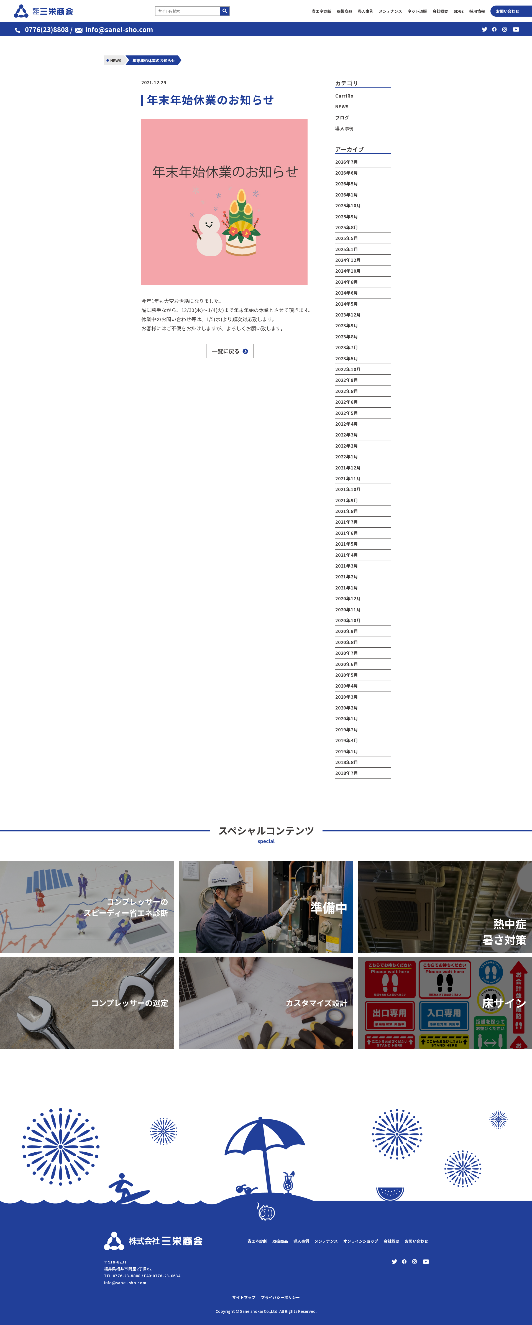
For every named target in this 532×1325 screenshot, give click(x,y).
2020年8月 (346, 642)
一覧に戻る (226, 351)
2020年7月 (346, 653)
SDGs (459, 11)
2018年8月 (346, 762)
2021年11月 (348, 478)
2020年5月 (346, 675)
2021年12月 (348, 467)
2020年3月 (346, 696)
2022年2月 (346, 445)
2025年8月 (346, 227)
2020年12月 (348, 598)
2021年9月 (346, 500)
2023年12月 (348, 314)
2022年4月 (346, 423)
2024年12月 (348, 260)
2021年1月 (346, 587)
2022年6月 (346, 402)
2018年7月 (346, 773)
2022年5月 (346, 413)
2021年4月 (346, 555)
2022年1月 (346, 456)
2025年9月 (346, 216)
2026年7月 (346, 162)
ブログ (342, 117)
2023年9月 (346, 325)
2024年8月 (346, 282)
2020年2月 (346, 707)
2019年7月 (346, 729)
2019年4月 (346, 740)
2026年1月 (346, 194)
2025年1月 (346, 249)
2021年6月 (346, 533)
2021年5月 (346, 543)
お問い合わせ (507, 11)
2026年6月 (346, 172)
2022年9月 (346, 380)
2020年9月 (346, 631)
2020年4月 (346, 685)
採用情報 (477, 11)
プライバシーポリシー (280, 1297)
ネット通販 (417, 11)
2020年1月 (346, 718)
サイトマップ (243, 1297)
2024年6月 (346, 292)
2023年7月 (346, 347)
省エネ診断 (321, 11)
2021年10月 (348, 489)
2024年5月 (346, 303)
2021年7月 (346, 522)
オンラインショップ (360, 1241)
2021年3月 (346, 565)
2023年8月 (346, 336)
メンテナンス (390, 11)
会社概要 (440, 11)
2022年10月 (348, 369)
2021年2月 (346, 576)
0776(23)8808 (47, 29)
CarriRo (344, 95)
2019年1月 (346, 751)
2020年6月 (346, 664)
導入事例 (365, 11)
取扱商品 (344, 11)
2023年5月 (346, 358)
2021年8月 (346, 511)
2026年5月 (346, 183)
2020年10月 (348, 620)
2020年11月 (348, 609)
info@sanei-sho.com (119, 29)
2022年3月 (346, 434)
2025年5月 (346, 238)
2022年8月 (346, 391)
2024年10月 (348, 270)
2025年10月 (348, 205)
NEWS (342, 106)
